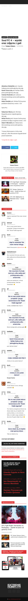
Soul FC (10, 5)
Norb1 (8, 234)
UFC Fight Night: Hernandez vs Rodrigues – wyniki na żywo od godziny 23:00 (18, 183)
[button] (2, 2)
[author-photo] (14, 163)
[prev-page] (3, 204)
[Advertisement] (14, 21)
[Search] (26, 2)
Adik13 (9, 382)
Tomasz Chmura (10, 46)
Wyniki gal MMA (13, 37)
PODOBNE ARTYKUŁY (7, 178)
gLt (8, 288)
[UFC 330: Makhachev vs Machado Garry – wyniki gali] (5, 198)
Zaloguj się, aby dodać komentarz (14, 443)
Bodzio (9, 310)
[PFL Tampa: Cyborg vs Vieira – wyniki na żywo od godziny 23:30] (5, 191)
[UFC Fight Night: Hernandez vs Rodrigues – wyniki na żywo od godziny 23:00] (5, 183)
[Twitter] (18, 591)
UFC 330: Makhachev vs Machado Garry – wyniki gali (17, 198)
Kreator (9, 213)
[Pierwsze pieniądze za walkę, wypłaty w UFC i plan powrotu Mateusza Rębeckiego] (5, 545)
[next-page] (5, 204)
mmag (8, 392)
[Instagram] (14, 591)
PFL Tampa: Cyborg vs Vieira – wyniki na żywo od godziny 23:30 (17, 191)
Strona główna (4, 5)
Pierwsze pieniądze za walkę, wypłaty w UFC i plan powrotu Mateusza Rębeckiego (18, 544)
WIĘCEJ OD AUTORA (20, 178)
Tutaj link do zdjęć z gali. (9, 140)
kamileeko (10, 331)
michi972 (9, 350)
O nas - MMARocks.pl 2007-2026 (14, 599)
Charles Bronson (11, 251)
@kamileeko (21, 247)
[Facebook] (9, 591)
